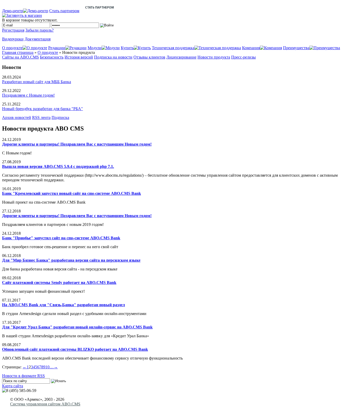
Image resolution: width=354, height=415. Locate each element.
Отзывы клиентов (149, 57)
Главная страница (17, 52)
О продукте (48, 52)
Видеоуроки (13, 39)
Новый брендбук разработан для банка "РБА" (42, 108)
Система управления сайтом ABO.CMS (45, 404)
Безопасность (51, 57)
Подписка (60, 117)
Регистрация (13, 30)
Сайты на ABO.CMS (20, 57)
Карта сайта (12, 386)
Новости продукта (213, 57)
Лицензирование (181, 57)
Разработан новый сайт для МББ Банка (36, 82)
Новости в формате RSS (23, 376)
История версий (79, 57)
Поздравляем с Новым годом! (28, 95)
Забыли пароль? (39, 30)
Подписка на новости (113, 57)
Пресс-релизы (243, 57)
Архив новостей (16, 117)
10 (47, 367)
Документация (38, 39)
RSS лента (41, 117)
